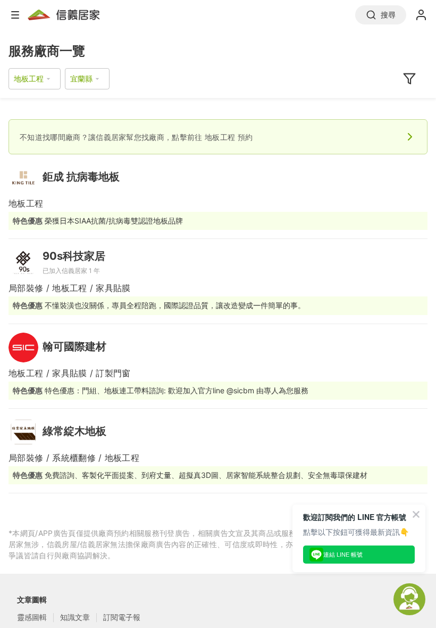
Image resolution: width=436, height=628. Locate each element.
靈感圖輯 (32, 617)
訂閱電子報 (121, 617)
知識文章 (75, 617)
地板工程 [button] (29, 78)
